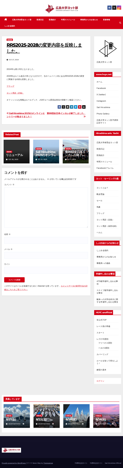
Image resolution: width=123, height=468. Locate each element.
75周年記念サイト (81, 463)
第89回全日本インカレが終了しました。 (75, 155)
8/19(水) (101, 419)
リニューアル (14, 155)
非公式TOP (102, 320)
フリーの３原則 (105, 343)
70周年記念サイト (96, 463)
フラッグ (10, 86)
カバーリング (102, 354)
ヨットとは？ (102, 188)
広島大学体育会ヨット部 (21, 20)
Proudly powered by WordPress (14, 463)
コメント (9, 184)
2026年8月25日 (14, 424)
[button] (120, 23)
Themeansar (48, 463)
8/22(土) (41, 419)
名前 (7, 234)
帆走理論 (100, 194)
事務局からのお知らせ (89, 20)
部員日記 (40, 20)
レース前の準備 (103, 326)
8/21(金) (11, 419)
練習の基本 (101, 370)
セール (99, 200)
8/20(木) (71, 419)
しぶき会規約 (9, 26)
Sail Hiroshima (103, 107)
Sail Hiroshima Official (113, 463)
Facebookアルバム (105, 168)
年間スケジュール (68, 20)
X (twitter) (101, 94)
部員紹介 (52, 20)
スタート (100, 332)
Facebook (101, 88)
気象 (98, 207)
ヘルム (99, 232)
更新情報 (106, 20)
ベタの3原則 (103, 348)
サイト (7, 264)
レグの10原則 (102, 339)
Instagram (101, 101)
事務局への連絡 (103, 263)
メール (8, 249)
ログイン (100, 381)
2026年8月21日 (44, 424)
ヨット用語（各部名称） (107, 226)
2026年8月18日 (104, 424)
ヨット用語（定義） (15, 93)
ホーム (99, 82)
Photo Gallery (103, 113)
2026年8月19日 (74, 424)
